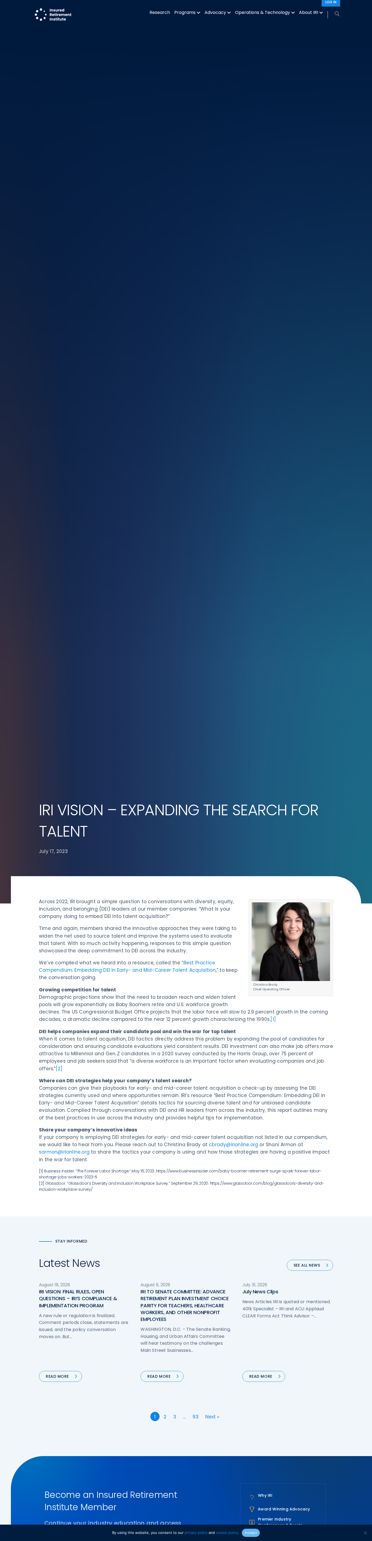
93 (196, 1416)
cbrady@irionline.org (233, 1144)
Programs (185, 12)
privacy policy (196, 1532)
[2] (59, 1068)
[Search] (334, 14)
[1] (273, 1019)
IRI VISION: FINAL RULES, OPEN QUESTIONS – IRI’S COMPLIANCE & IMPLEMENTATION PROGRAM (78, 1298)
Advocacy (215, 12)
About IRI (308, 12)
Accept (251, 1532)
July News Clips (260, 1291)
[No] (365, 1533)
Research (160, 12)
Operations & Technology (262, 12)
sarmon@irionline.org (64, 1152)
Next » (212, 1416)
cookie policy (227, 1532)
